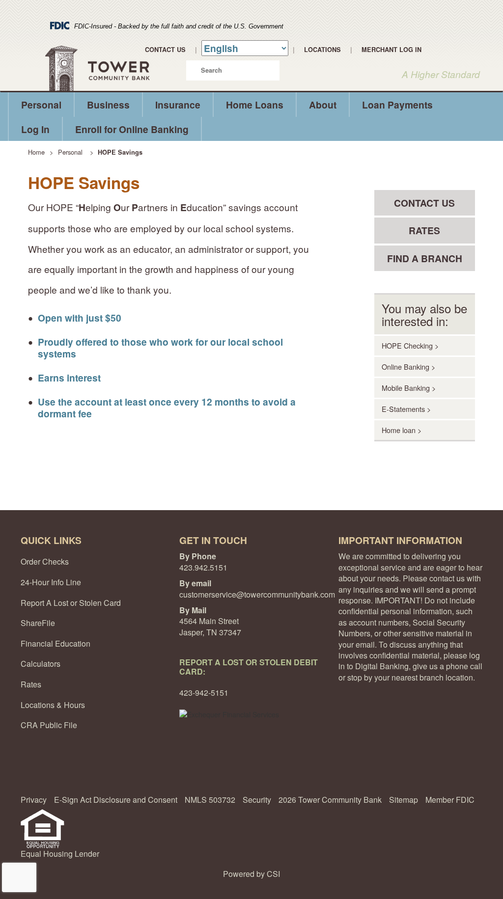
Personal (41, 104)
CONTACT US (424, 203)
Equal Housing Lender (60, 853)
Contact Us (165, 49)
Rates (31, 684)
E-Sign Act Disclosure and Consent (115, 799)
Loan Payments (397, 104)
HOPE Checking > (410, 345)
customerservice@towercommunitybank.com (257, 594)
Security (257, 799)
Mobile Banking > (409, 387)
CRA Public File (49, 725)
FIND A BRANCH (424, 258)
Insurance (177, 104)
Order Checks (45, 561)
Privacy (34, 799)
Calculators (40, 663)
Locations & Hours (53, 704)
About (322, 104)
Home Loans (254, 104)
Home (36, 152)
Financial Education (55, 643)
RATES (424, 230)
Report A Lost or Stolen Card (71, 602)
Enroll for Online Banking (132, 129)
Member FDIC (450, 799)
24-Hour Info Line (51, 582)
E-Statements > (406, 409)
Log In (35, 129)
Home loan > (401, 430)
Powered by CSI (251, 873)
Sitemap (403, 799)
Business (108, 104)
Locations (322, 49)
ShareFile (38, 622)
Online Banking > (408, 366)
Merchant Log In (391, 49)
